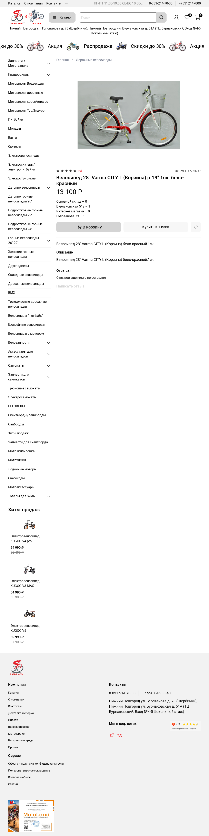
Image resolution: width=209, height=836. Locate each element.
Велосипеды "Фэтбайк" (25, 316)
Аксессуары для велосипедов (20, 354)
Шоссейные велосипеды (26, 325)
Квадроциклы (18, 74)
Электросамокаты (22, 397)
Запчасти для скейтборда (28, 442)
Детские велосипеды (24, 187)
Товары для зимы (22, 496)
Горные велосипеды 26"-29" (23, 240)
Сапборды (16, 424)
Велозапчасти (19, 342)
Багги (12, 138)
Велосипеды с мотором (26, 333)
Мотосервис (16, 733)
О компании (33, 3)
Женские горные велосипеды (20, 254)
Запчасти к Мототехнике (18, 63)
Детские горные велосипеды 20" (20, 199)
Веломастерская (19, 727)
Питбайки (15, 119)
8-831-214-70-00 (160, 3)
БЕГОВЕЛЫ (16, 406)
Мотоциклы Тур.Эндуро (26, 111)
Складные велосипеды (25, 275)
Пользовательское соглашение (29, 770)
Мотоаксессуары (21, 487)
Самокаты (16, 365)
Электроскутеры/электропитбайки (21, 167)
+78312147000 (190, 3)
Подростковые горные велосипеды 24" (25, 226)
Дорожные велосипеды (94, 60)
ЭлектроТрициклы (22, 178)
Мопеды (14, 128)
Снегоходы (16, 478)
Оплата (13, 720)
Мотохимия (17, 460)
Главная (62, 60)
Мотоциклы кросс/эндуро (28, 102)
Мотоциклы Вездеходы (26, 83)
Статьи (13, 784)
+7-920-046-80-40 (156, 693)
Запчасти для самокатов (18, 377)
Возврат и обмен (19, 777)
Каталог (14, 3)
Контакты (53, 3)
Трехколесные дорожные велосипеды (27, 304)
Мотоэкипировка (21, 451)
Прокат (13, 747)
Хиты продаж (18, 433)
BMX (11, 293)
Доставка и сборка (21, 713)
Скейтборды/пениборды (27, 415)
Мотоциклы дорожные (25, 93)
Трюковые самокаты (24, 388)
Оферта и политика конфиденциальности (36, 763)
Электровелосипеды (24, 155)
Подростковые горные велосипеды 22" (25, 212)
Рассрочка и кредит (21, 740)
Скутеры (14, 147)
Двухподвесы (18, 266)
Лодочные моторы (22, 469)
